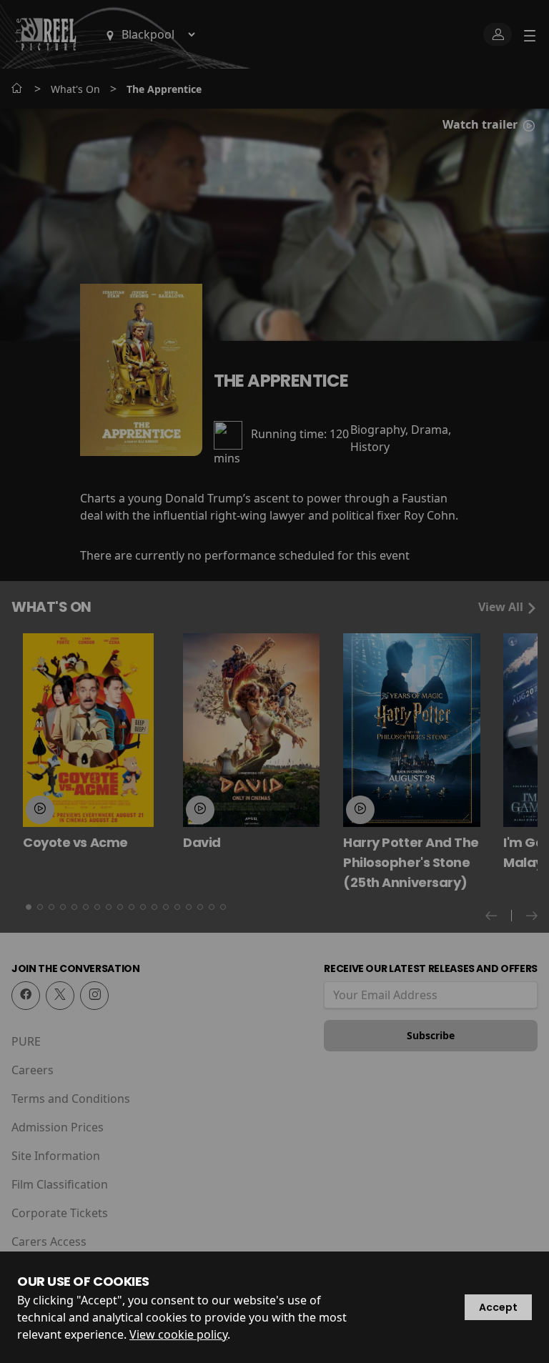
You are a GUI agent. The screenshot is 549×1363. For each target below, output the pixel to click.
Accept (498, 1307)
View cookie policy (178, 1334)
